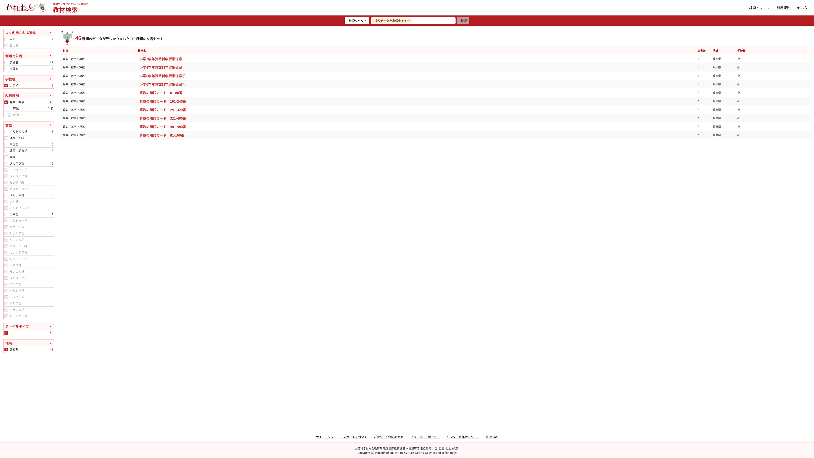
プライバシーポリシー (425, 437)
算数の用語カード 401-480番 (162, 126)
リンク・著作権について (463, 437)
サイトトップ (325, 437)
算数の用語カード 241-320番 (162, 109)
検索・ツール (759, 7)
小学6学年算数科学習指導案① (162, 75)
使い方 (802, 7)
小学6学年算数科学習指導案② (162, 84)
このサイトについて (353, 437)
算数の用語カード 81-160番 (161, 135)
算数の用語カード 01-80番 (160, 92)
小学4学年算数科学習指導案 (160, 67)
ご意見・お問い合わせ (389, 437)
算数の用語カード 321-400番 (162, 118)
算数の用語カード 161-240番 (162, 101)
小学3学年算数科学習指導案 (160, 58)
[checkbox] (6, 39)
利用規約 (783, 7)
